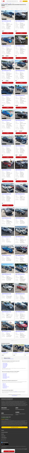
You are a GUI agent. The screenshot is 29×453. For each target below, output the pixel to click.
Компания (2, 430)
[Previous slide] (2, 15)
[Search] (17, 1)
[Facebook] (3, 439)
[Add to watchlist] (13, 11)
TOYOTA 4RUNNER (5, 364)
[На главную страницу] (3, 1)
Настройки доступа (5, 442)
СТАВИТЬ (7, 82)
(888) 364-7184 (8, 446)
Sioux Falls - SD (5, 385)
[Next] (17, 340)
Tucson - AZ (4, 383)
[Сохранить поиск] (27, 7)
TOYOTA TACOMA (5, 363)
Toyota (10, 3)
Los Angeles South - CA (6, 386)
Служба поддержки (4, 437)
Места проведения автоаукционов (20, 409)
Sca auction (2, 3)
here (16, 391)
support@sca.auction (12, 446)
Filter (3, 7)
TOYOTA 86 (4, 367)
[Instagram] (1, 439)
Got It (9, 451)
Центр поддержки (14, 395)
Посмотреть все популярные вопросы (9, 358)
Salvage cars (6, 3)
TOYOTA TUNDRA (5, 365)
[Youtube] (5, 439)
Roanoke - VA (4, 384)
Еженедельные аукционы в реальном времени (7, 414)
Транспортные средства (4, 432)
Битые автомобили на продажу (5, 409)
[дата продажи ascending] (25, 7)
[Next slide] (12, 15)
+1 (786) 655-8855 (3, 446)
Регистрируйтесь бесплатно (14, 427)
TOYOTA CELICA (5, 366)
